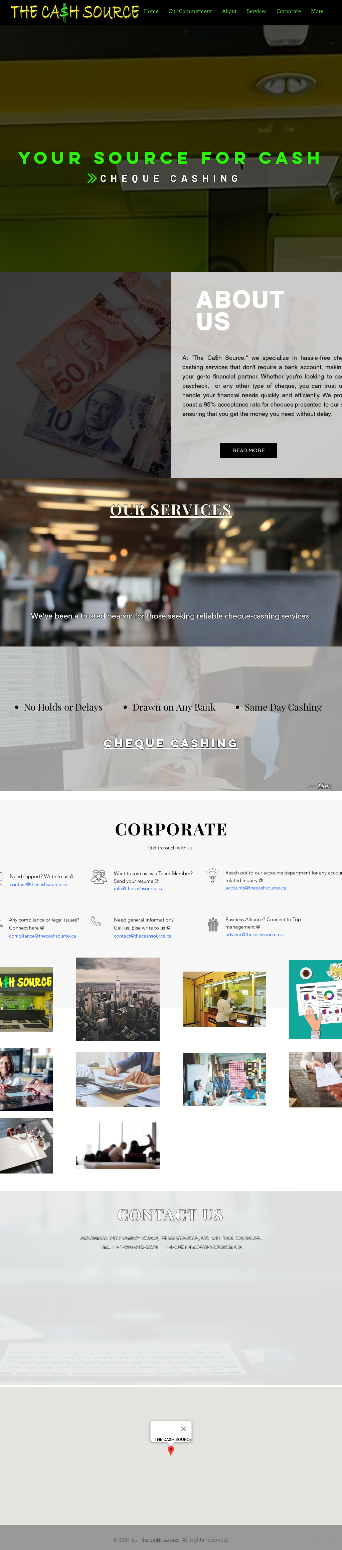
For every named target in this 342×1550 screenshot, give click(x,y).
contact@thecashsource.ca (38, 884)
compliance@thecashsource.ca (42, 936)
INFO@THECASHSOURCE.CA (204, 1247)
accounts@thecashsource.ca (255, 887)
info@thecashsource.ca (139, 888)
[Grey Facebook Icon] (303, 1539)
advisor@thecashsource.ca (254, 934)
